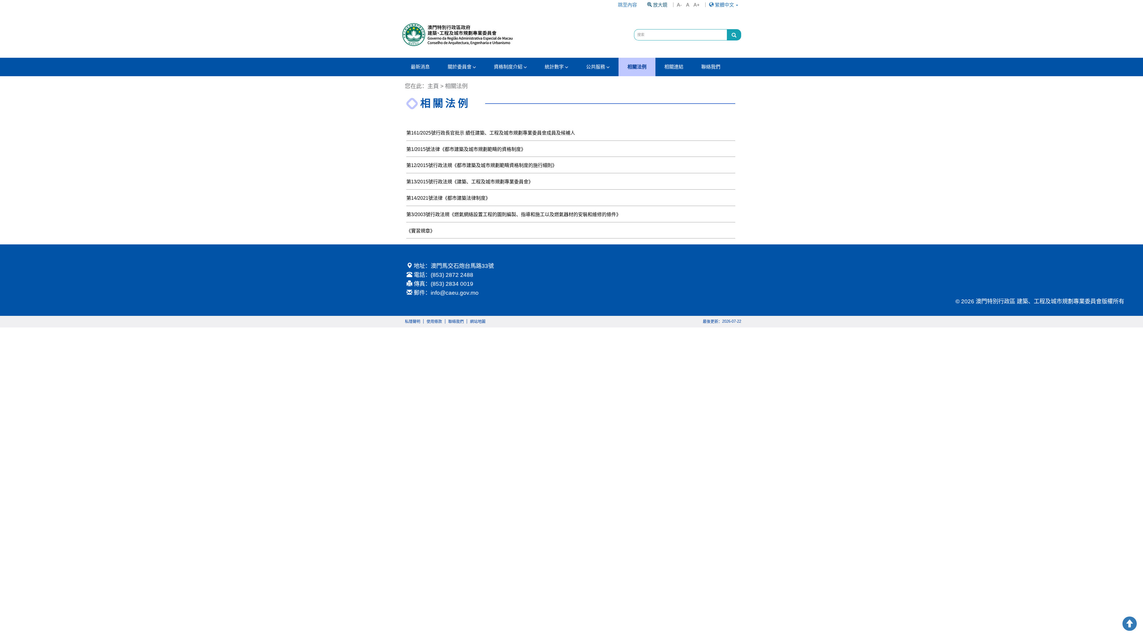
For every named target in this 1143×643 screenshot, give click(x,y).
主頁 (433, 86)
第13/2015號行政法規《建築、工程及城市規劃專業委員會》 (469, 181)
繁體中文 (724, 4)
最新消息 (420, 66)
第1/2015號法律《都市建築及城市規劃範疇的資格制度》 (466, 149)
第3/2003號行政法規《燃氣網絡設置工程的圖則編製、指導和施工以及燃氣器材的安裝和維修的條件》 (513, 214)
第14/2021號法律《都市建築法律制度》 (448, 198)
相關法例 (637, 66)
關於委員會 (460, 66)
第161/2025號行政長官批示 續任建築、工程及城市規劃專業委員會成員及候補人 (490, 132)
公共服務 (596, 66)
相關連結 (673, 66)
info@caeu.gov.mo (455, 293)
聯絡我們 (710, 66)
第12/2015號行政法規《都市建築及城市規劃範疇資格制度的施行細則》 (481, 165)
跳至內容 (627, 4)
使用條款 (434, 321)
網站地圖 (477, 321)
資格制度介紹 (509, 66)
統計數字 (555, 66)
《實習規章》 (420, 230)
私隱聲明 (412, 321)
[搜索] (734, 34)
